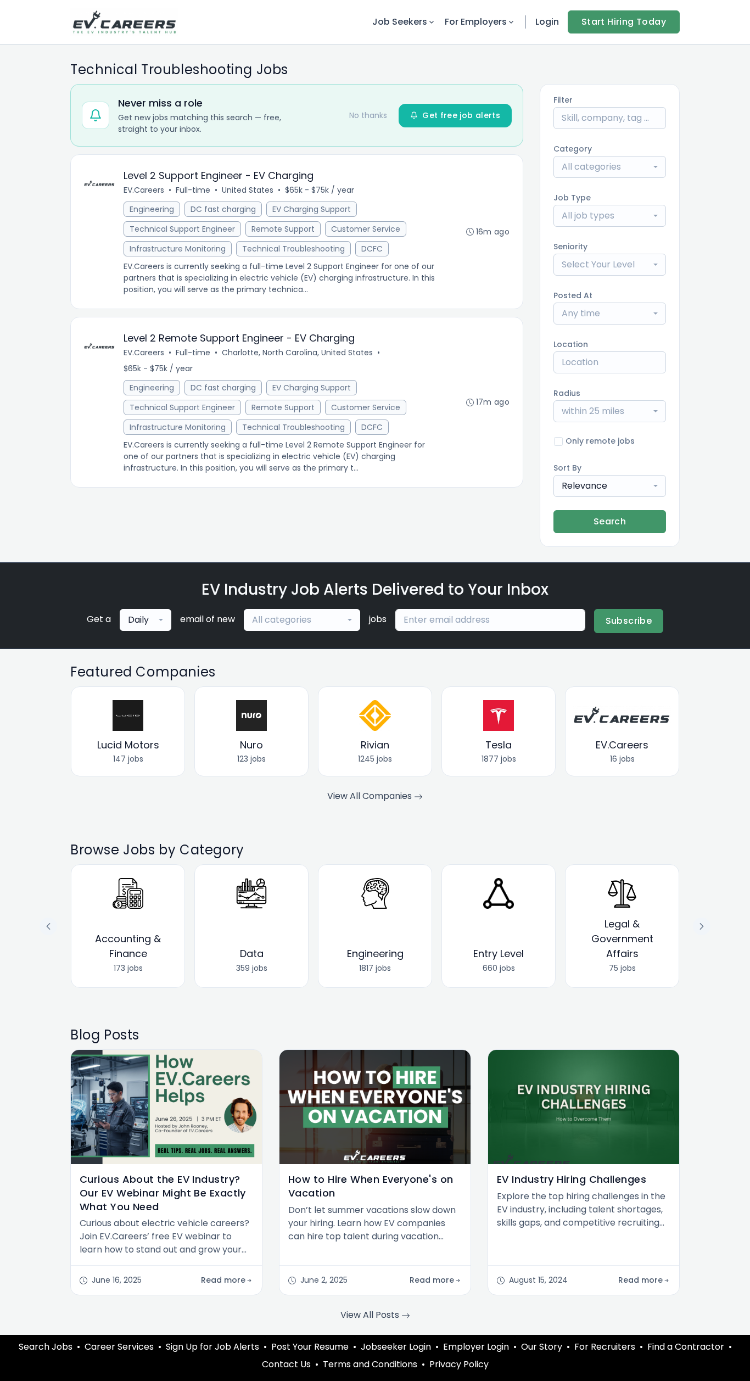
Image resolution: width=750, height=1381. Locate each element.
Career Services (119, 1346)
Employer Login (476, 1346)
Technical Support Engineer (182, 228)
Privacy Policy (459, 1364)
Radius (566, 393)
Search (610, 521)
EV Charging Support (311, 209)
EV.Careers (144, 189)
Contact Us (286, 1364)
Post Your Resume (310, 1346)
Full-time (193, 189)
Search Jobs (45, 1346)
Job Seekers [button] (399, 21)
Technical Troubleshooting (293, 248)
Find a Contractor (685, 1346)
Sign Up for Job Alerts (212, 1346)
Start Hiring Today (623, 21)
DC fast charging (223, 209)
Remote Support (283, 228)
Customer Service (365, 228)
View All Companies (370, 796)
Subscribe (629, 620)
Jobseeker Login (396, 1346)
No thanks (368, 115)
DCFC (372, 248)
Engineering (152, 209)
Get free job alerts (461, 115)
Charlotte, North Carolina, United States (297, 352)
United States (247, 189)
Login (547, 21)
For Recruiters (604, 1346)
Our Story (541, 1346)
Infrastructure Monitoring (178, 248)
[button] (701, 926)
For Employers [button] (476, 21)
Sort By (567, 467)
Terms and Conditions (370, 1364)
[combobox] (609, 167)
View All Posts (370, 1315)
